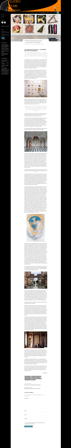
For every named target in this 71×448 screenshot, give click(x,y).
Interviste (54, 12)
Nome (25, 410)
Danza (36, 12)
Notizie (51, 12)
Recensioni (34, 40)
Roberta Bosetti (27, 379)
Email (25, 414)
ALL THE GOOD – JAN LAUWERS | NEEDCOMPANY (32, 384)
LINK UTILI (2, 16)
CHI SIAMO (2, 14)
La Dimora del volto (28, 378)
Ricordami (3, 36)
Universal (40, 40)
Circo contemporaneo (42, 12)
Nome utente (3, 31)
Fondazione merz (27, 377)
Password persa (3, 39)
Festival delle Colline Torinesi (36, 376)
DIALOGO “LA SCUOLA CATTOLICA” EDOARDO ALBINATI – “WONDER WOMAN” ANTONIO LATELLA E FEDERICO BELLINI (5, 69)
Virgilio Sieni (33, 379)
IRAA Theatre (38, 377)
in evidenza (33, 377)
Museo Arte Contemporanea (37, 378)
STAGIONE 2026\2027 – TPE (5, 50)
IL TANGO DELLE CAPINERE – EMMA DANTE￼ (5, 66)
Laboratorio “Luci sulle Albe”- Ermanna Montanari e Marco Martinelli (5, 73)
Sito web (25, 418)
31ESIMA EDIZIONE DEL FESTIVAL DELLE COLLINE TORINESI (5, 54)
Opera (48, 12)
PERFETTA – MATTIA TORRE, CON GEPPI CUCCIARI (5, 61)
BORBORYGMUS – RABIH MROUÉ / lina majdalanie (32, 388)
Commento (26, 398)
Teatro (32, 12)
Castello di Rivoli (28, 376)
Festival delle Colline (28, 40)
